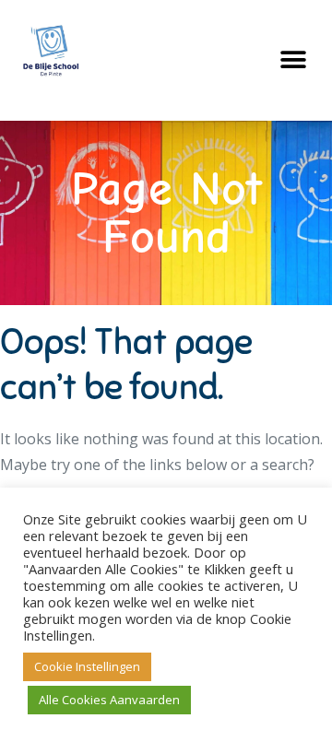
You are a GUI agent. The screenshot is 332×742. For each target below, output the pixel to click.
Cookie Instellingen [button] (87, 666)
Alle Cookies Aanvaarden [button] (109, 699)
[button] (293, 60)
